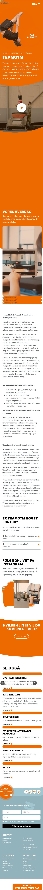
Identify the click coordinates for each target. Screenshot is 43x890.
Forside (5, 53)
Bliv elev (5, 861)
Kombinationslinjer (17, 53)
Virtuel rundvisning (8, 868)
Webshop (5, 870)
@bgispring (27, 574)
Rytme (6, 768)
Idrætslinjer (21, 636)
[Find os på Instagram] (30, 792)
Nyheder (25, 861)
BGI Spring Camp (12, 695)
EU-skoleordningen (28, 870)
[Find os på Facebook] (26, 792)
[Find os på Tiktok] (38, 792)
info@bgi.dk (29, 840)
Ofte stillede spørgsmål (29, 859)
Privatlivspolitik (27, 865)
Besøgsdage (6, 863)
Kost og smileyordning (29, 868)
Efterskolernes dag (8, 865)
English (25, 863)
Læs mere (6, 688)
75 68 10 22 (28, 838)
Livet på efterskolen (15, 678)
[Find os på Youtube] (34, 792)
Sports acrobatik (13, 751)
